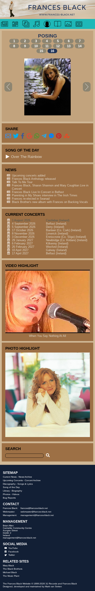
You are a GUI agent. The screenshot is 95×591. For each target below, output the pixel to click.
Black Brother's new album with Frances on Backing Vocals (50, 202)
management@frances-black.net (37, 515)
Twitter (11, 555)
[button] (7, 156)
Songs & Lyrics (25, 484)
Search (13, 449)
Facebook (13, 551)
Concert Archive (33, 480)
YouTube (13, 548)
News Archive (25, 477)
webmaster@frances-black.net (36, 511)
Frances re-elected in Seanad (30, 198)
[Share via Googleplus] (29, 136)
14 (80, 46)
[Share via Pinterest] (59, 136)
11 (47, 46)
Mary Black (8, 565)
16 (52, 51)
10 (36, 46)
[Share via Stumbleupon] (67, 136)
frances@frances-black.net (34, 508)
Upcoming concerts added (28, 175)
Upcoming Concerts (13, 480)
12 (58, 46)
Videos (15, 494)
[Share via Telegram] (44, 136)
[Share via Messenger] (51, 136)
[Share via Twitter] (16, 136)
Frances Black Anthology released (34, 178)
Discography (9, 484)
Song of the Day (11, 487)
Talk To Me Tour (22, 182)
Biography (17, 491)
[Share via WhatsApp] (36, 136)
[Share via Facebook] (22, 136)
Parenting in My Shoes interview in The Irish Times (44, 195)
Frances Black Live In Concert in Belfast (38, 192)
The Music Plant (11, 576)
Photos (6, 494)
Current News (10, 477)
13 (68, 46)
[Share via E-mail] (8, 136)
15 (41, 51)
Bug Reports (9, 498)
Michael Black (10, 572)
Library (6, 491)
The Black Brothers (12, 569)
